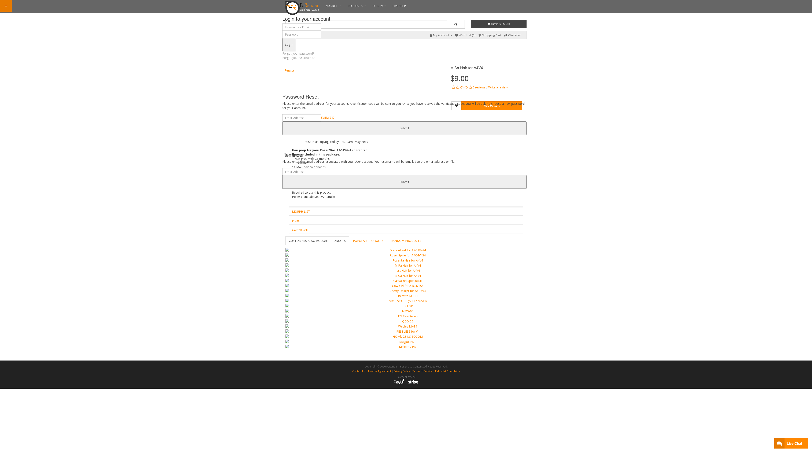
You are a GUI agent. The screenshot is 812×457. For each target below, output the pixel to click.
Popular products (368, 241)
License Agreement (379, 371)
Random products (406, 241)
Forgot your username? (298, 58)
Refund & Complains (447, 371)
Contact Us (358, 371)
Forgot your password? (298, 53)
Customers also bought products (317, 241)
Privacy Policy (402, 371)
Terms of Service (422, 371)
